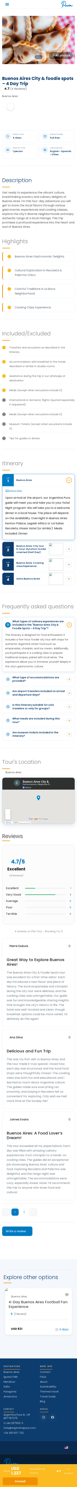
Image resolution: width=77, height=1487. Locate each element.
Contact (45, 1372)
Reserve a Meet (57, 1481)
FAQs (43, 1377)
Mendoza (9, 1382)
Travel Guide (48, 1396)
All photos (63, 55)
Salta (7, 1386)
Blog (42, 1401)
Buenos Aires (11, 1372)
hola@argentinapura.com (20, 1428)
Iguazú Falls (11, 1377)
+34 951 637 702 (14, 1433)
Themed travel (49, 1391)
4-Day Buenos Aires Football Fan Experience (38, 1304)
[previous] (5, 1212)
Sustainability (48, 1386)
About (43, 1382)
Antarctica (10, 1396)
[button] (7, 4)
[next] (33, 1212)
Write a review (16, 1231)
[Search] (38, 4)
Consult (20, 1481)
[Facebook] (52, 1417)
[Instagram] (43, 1417)
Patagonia (10, 1391)
